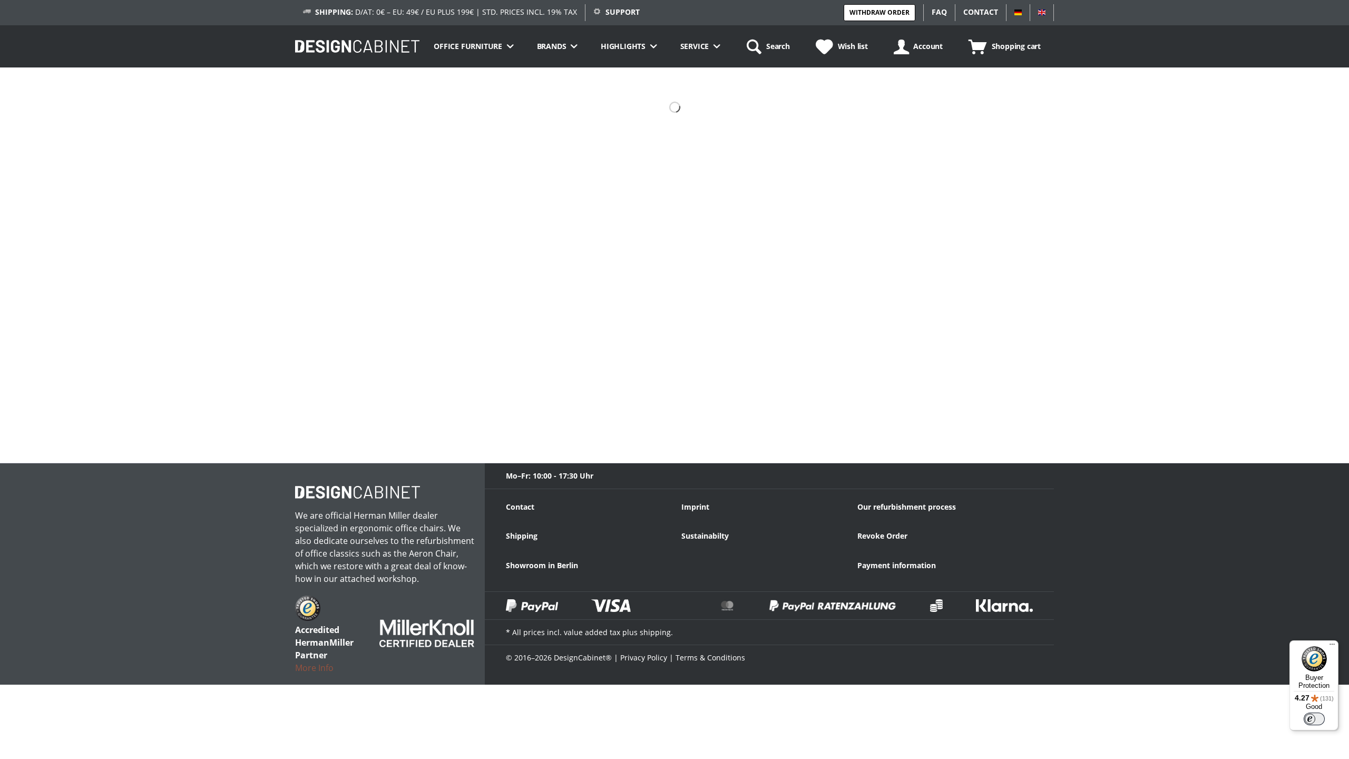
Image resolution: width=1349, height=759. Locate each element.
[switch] (1314, 719)
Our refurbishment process (906, 507)
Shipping (521, 536)
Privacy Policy (643, 658)
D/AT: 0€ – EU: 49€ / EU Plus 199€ (394, 12)
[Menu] (1332, 646)
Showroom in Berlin (542, 565)
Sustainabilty (705, 536)
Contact (520, 507)
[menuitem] (473, 46)
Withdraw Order (879, 12)
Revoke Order (882, 536)
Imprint (695, 507)
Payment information (896, 565)
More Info (314, 668)
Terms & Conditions (710, 658)
